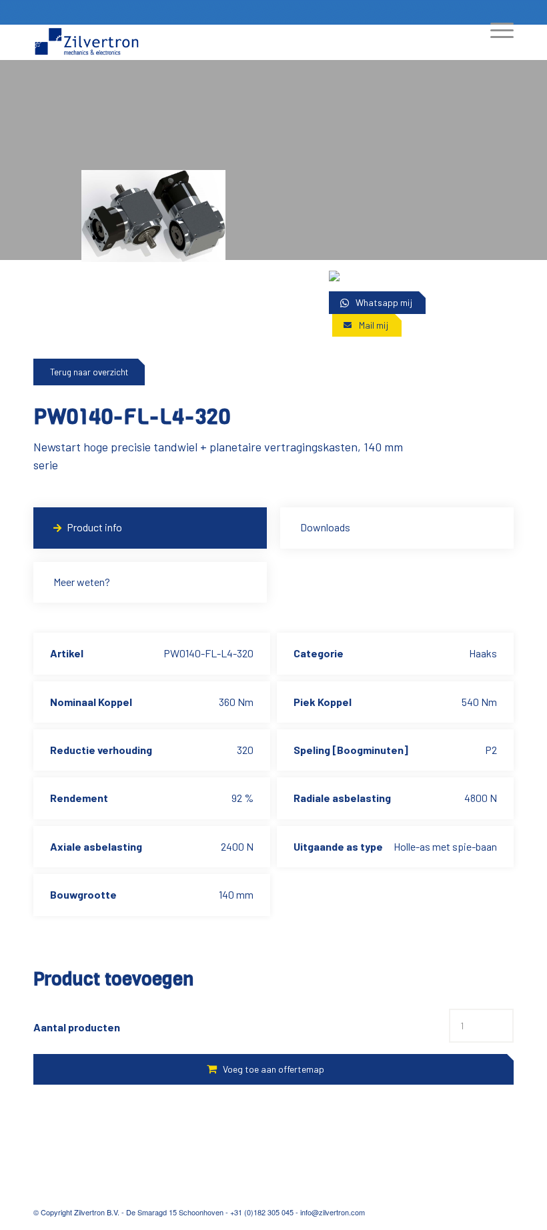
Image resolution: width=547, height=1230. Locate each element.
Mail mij (373, 325)
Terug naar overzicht (89, 372)
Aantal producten (76, 1027)
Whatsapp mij (384, 302)
